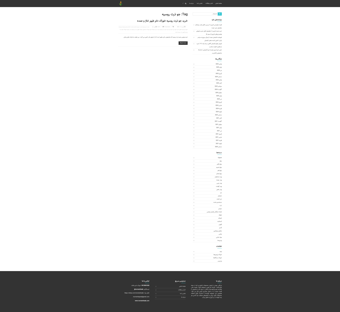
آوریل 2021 (219, 134)
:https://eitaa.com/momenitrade (134, 293)
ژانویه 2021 (219, 144)
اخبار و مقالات (209, 3)
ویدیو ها (220, 241)
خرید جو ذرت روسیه (164, 29)
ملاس (220, 234)
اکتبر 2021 (219, 118)
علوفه (220, 215)
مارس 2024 (219, 105)
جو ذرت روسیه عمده (138, 27)
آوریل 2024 (219, 102)
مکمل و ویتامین (218, 231)
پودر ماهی (219, 190)
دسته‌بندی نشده (217, 202)
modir (158, 27)
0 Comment (167, 27)
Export (220, 158)
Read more (183, 43)
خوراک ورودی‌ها (218, 255)
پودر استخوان (218, 177)
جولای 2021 (218, 125)
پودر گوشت (219, 186)
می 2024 (219, 99)
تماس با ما (199, 3)
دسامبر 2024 (218, 77)
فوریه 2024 (219, 109)
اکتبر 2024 (219, 83)
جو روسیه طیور (182, 29)
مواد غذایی (219, 237)
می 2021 (219, 131)
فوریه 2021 (219, 140)
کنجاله (220, 218)
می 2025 (219, 70)
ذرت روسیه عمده (178, 32)
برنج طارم (219, 164)
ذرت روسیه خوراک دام (126, 29)
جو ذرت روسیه (146, 27)
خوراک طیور (139, 29)
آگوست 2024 (218, 89)
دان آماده (219, 199)
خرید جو (177, 29)
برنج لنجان (219, 174)
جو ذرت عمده (131, 27)
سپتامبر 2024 (218, 86)
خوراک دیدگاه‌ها (217, 258)
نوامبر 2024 (219, 80)
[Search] (220, 14)
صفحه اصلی (218, 3)
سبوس (220, 209)
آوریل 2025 (219, 74)
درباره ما (191, 3)
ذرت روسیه (134, 29)
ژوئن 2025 (219, 67)
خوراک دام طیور (146, 29)
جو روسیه (125, 27)
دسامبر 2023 (218, 115)
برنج (221, 161)
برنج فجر (219, 170)
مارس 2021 (219, 137)
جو (155, 27)
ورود (221, 251)
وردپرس (220, 261)
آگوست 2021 (218, 121)
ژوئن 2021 (219, 128)
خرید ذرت (157, 29)
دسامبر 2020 (218, 147)
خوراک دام (152, 29)
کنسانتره (219, 221)
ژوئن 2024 (219, 96)
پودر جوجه (219, 180)
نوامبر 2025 (219, 64)
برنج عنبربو (219, 167)
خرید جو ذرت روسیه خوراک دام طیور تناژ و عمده (162, 21)
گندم (220, 228)
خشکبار (220, 196)
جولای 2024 (218, 93)
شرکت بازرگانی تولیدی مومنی (214, 212)
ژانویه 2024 (219, 112)
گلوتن (220, 225)
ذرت (153, 27)
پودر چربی (219, 183)
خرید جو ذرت (172, 29)
